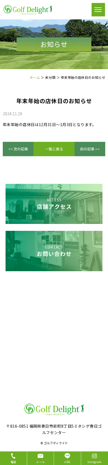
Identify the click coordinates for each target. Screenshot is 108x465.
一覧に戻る (54, 148)
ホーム (35, 77)
